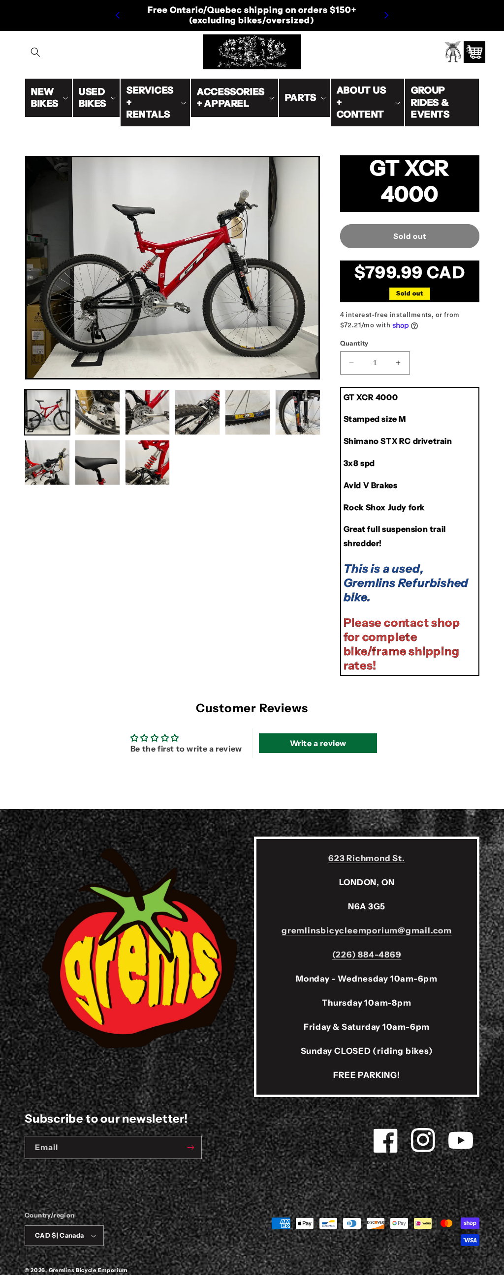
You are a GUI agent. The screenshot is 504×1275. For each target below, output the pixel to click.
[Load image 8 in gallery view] (97, 462)
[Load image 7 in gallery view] (47, 462)
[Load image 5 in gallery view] (247, 412)
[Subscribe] (190, 1147)
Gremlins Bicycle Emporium (88, 1270)
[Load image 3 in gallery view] (147, 412)
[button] (35, 52)
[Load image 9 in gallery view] (147, 462)
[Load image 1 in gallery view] (47, 412)
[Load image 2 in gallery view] (97, 412)
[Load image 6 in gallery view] (297, 412)
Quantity (354, 343)
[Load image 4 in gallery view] (197, 412)
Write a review (318, 743)
